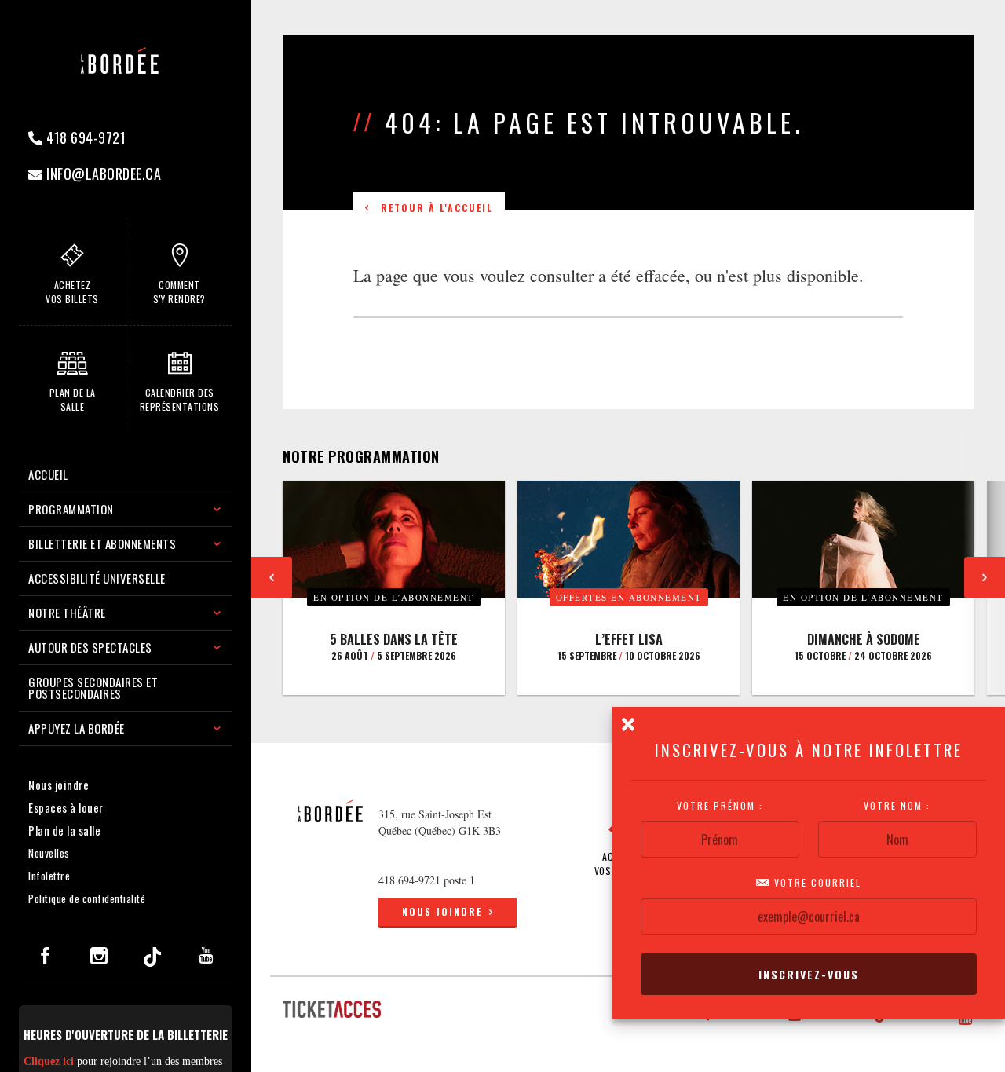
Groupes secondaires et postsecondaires (93, 687)
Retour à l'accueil (432, 207)
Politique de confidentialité (86, 898)
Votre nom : (897, 805)
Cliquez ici (49, 1061)
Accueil (48, 474)
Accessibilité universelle (97, 578)
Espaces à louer (66, 807)
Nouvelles (49, 853)
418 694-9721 (84, 137)
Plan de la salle (64, 830)
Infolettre (49, 876)
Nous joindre (58, 784)
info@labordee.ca (102, 173)
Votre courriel (815, 882)
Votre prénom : (720, 805)
